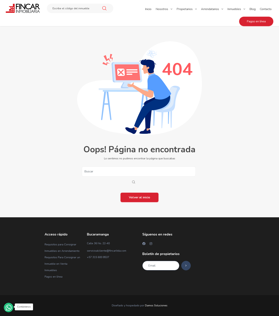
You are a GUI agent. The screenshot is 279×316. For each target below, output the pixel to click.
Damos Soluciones (156, 305)
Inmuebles (51, 270)
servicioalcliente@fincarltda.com (106, 251)
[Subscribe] (186, 265)
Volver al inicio (139, 197)
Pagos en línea (53, 276)
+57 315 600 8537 (98, 257)
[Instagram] (151, 243)
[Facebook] (143, 243)
